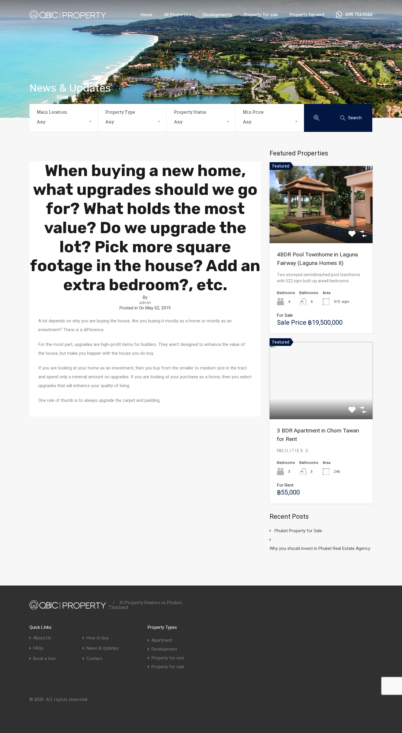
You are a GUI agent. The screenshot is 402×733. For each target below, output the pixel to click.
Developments (217, 14)
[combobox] (63, 121)
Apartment (162, 640)
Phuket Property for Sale (298, 530)
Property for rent (307, 14)
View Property (321, 227)
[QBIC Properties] (67, 16)
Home (146, 14)
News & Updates (103, 648)
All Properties (177, 14)
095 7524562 (359, 14)
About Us (42, 638)
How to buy (98, 638)
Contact (94, 658)
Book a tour (44, 658)
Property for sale (261, 14)
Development (164, 649)
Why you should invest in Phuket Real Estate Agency (320, 548)
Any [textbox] (41, 122)
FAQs (38, 648)
